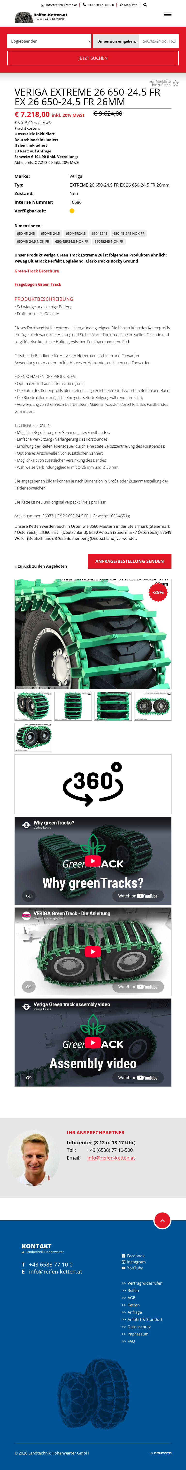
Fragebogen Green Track (38, 284)
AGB (131, 1297)
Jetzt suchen (93, 58)
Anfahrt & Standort (145, 1319)
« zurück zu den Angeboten (41, 566)
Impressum (138, 1334)
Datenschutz (139, 1326)
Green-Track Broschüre (37, 271)
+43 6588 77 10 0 (51, 1264)
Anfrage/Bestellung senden (129, 561)
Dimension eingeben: (116, 41)
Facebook (135, 1256)
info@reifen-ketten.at (111, 1157)
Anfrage (135, 1312)
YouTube (134, 1268)
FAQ (131, 1341)
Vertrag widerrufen (145, 1283)
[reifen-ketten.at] (51, 17)
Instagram (136, 1262)
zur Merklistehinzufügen (160, 83)
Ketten (134, 1305)
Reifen (133, 1290)
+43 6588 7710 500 (100, 5)
